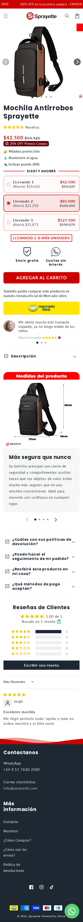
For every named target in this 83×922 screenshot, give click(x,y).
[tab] (37, 343)
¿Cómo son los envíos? (15, 852)
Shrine (62, 916)
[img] (14, 694)
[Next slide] (55, 519)
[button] (67, 16)
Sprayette (34, 916)
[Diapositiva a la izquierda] (5, 61)
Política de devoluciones (13, 867)
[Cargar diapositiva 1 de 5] (51, 97)
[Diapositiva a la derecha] (77, 61)
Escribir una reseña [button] (41, 665)
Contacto (10, 822)
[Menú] (6, 16)
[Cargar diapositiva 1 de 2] (37, 97)
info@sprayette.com (20, 788)
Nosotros (10, 831)
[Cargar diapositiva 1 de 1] (32, 97)
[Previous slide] (27, 519)
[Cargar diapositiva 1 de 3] (41, 97)
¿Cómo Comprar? (17, 840)
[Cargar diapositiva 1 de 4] (46, 97)
